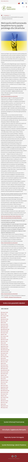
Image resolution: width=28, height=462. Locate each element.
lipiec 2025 (4, 334)
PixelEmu (18, 458)
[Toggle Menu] (23, 6)
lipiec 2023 (4, 375)
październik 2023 (5, 370)
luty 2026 (4, 322)
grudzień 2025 (5, 326)
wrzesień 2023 (5, 372)
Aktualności (6, 15)
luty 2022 (4, 404)
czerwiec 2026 (5, 315)
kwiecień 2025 (5, 339)
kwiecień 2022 (5, 400)
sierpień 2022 (5, 394)
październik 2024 (5, 349)
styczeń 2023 (5, 385)
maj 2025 (4, 338)
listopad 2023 (5, 368)
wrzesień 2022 (5, 392)
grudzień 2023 (5, 366)
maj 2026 (4, 317)
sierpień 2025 (5, 332)
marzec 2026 (4, 321)
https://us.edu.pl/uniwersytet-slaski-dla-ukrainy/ (11, 217)
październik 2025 (5, 329)
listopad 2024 (5, 348)
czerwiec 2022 (5, 397)
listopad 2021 (5, 407)
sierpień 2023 (5, 373)
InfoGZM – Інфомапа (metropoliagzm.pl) (12, 297)
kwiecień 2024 (5, 360)
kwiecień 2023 (5, 380)
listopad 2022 (5, 388)
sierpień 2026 (5, 312)
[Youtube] (16, 456)
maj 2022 (4, 399)
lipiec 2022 (4, 395)
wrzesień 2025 (5, 331)
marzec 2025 (4, 341)
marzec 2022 (4, 402)
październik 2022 (5, 390)
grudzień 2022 (5, 387)
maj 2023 (4, 378)
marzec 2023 (4, 382)
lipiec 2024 (4, 355)
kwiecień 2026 (5, 319)
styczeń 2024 (5, 365)
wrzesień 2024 (5, 351)
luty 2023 (4, 383)
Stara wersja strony (4, 1)
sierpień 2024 (5, 353)
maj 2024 (4, 358)
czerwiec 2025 (5, 336)
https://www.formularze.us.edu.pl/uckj (9, 96)
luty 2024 (4, 363)
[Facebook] (12, 456)
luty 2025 (4, 343)
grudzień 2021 (5, 405)
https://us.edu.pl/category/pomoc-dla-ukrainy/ (11, 216)
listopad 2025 (5, 327)
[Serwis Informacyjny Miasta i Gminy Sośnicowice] (8, 8)
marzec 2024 (4, 361)
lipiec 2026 (4, 314)
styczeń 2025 (5, 344)
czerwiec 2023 (5, 377)
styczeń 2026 (5, 324)
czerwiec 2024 (5, 356)
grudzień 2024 (5, 346)
